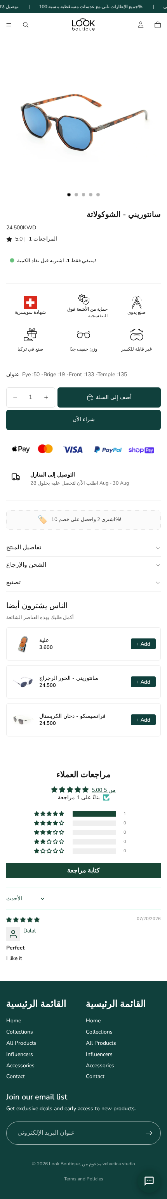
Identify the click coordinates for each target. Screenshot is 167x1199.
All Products (21, 1043)
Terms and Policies (83, 1179)
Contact (15, 1076)
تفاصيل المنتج (23, 547)
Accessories (20, 1065)
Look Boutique (64, 1164)
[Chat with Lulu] (149, 1181)
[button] (49, 814)
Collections (19, 1032)
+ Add (143, 644)
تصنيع (13, 582)
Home (13, 1020)
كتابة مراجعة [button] (83, 870)
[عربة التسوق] (157, 24)
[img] (23, 920)
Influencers (19, 1054)
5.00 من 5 (104, 790)
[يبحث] (25, 24)
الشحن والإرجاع (26, 565)
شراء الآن (84, 419)
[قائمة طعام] (9, 25)
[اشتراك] (149, 1133)
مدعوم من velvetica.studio (108, 1164)
